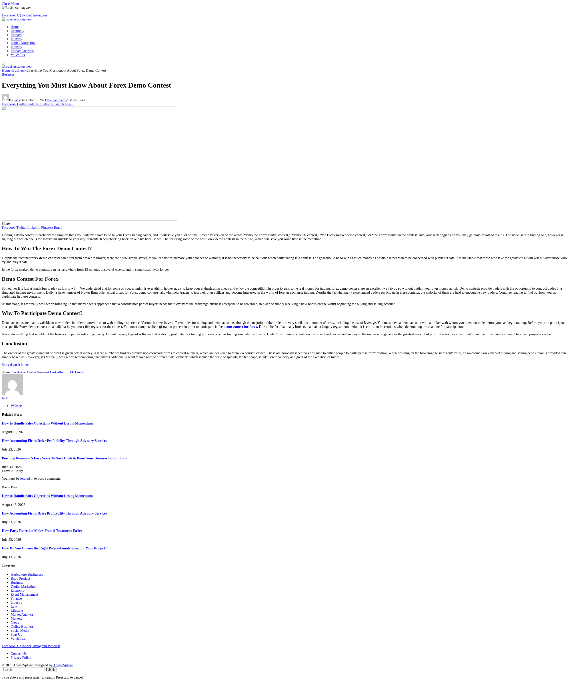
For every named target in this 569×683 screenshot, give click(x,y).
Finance (16, 598)
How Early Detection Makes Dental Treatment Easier (42, 531)
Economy (17, 31)
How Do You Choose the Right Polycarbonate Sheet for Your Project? (54, 548)
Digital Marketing (23, 43)
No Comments (56, 100)
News (15, 622)
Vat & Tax (18, 55)
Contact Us (18, 653)
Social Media (20, 630)
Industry (16, 39)
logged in (26, 478)
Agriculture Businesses (27, 574)
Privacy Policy (21, 657)
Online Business (22, 626)
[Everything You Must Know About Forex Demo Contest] (89, 219)
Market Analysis (22, 51)
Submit (50, 669)
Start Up (16, 634)
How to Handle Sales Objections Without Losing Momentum (47, 423)
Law (14, 606)
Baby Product (20, 578)
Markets (16, 35)
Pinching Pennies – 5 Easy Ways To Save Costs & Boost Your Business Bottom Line (64, 458)
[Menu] (3, 63)
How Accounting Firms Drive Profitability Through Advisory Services (54, 441)
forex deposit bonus (15, 365)
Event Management (24, 594)
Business (8, 74)
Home (15, 27)
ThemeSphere (63, 665)
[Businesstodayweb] (17, 19)
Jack (17, 100)
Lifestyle (17, 610)
